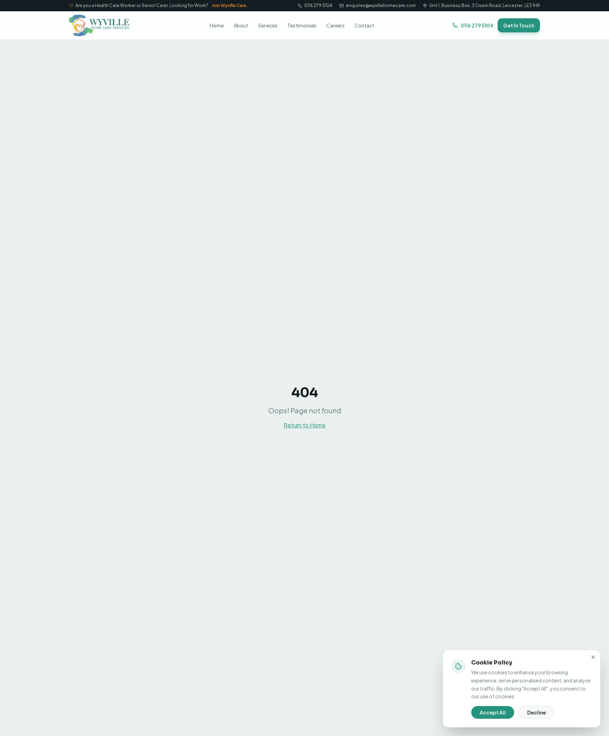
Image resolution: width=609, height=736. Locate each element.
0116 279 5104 (318, 5)
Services (267, 25)
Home (217, 25)
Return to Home (305, 425)
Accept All (493, 712)
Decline (536, 712)
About (241, 25)
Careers (335, 25)
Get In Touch (518, 25)
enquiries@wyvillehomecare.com (381, 5)
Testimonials (301, 25)
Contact (364, 25)
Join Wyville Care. (230, 5)
